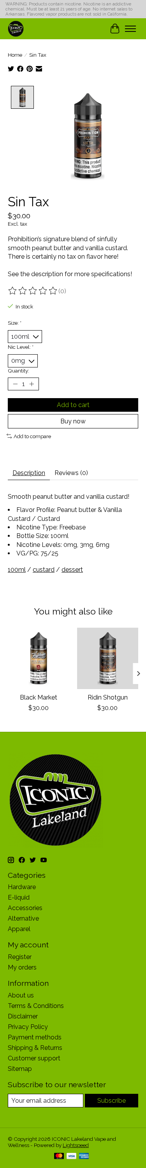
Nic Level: (20, 347)
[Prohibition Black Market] (38, 658)
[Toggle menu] (130, 29)
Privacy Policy (28, 1026)
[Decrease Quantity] (15, 384)
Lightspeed (76, 1145)
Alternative (23, 918)
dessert (72, 569)
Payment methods (35, 1037)
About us (21, 995)
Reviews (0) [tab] (71, 473)
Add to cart (73, 405)
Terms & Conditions (36, 1006)
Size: (14, 323)
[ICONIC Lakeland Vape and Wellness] (16, 29)
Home (15, 55)
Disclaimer (23, 1016)
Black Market (38, 697)
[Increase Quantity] (31, 384)
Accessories (25, 908)
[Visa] (72, 1156)
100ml (17, 569)
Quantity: (18, 370)
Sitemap (20, 1068)
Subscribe (111, 1100)
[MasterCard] (59, 1156)
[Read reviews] (33, 291)
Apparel (19, 929)
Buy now (73, 421)
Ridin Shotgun (108, 697)
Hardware (22, 887)
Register (20, 957)
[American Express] (84, 1156)
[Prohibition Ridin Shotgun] (108, 658)
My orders (22, 967)
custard (44, 569)
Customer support (34, 1058)
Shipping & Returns (35, 1047)
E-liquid (19, 897)
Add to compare (32, 436)
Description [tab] (28, 473)
